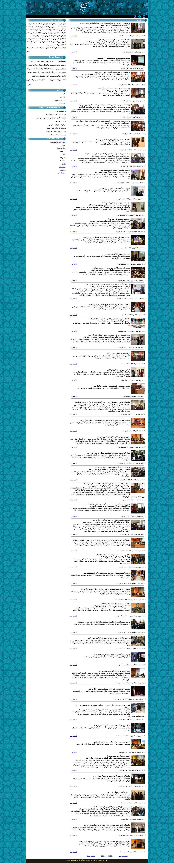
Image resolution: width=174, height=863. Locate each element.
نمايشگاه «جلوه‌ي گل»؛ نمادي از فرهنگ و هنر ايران (111, 776)
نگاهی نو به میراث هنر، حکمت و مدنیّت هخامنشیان (112, 742)
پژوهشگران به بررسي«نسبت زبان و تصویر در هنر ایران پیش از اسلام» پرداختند (101, 540)
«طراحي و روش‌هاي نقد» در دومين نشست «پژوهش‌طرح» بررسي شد (104, 841)
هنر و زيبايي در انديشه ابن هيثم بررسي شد (114, 671)
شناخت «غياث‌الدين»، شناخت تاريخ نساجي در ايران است (109, 304)
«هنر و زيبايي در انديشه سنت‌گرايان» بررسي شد (112, 172)
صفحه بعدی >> (123, 856)
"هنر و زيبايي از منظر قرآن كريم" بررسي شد (113, 437)
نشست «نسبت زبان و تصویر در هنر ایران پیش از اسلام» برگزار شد (105, 589)
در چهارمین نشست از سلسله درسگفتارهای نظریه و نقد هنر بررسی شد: (104, 622)
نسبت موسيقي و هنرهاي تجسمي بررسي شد (113, 58)
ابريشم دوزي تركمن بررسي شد (118, 353)
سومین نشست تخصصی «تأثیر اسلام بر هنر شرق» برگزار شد (108, 758)
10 (111, 856)
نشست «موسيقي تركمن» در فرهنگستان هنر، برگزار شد (109, 689)
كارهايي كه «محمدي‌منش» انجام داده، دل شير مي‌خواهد (110, 286)
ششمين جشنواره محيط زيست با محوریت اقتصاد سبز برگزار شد (106, 237)
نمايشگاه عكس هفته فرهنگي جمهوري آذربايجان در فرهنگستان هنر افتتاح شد (102, 402)
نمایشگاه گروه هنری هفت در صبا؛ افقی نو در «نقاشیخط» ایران (107, 825)
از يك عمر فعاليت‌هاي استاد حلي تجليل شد (115, 557)
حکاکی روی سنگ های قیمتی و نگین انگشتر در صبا (112, 725)
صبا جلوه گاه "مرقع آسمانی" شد (118, 792)
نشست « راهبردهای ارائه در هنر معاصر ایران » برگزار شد (109, 469)
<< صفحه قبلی (91, 856)
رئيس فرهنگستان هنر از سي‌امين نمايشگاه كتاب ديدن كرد (109, 638)
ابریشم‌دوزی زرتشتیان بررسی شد (117, 254)
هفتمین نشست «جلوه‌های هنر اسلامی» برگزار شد (112, 386)
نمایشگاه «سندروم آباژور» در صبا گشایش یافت (113, 140)
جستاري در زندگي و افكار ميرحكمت (117, 91)
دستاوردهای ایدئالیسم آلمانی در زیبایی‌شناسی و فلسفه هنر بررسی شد (104, 809)
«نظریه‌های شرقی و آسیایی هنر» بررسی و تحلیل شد (111, 156)
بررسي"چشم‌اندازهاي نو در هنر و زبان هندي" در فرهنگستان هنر (107, 573)
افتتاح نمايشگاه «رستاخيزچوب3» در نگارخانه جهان (112, 655)
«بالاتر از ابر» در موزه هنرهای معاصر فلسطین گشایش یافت (108, 42)
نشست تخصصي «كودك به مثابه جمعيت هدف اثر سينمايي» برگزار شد (104, 420)
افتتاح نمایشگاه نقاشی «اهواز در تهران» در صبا (113, 188)
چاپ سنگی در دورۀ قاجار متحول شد (117, 123)
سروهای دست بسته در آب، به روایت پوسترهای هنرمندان (109, 205)
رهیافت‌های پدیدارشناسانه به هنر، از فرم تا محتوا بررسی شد (108, 486)
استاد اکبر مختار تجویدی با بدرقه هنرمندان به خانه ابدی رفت (108, 453)
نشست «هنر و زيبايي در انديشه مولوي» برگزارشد (112, 606)
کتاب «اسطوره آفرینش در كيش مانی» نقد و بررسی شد (110, 221)
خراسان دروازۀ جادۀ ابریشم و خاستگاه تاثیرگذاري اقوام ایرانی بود (106, 74)
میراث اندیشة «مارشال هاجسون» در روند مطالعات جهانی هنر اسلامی (104, 107)
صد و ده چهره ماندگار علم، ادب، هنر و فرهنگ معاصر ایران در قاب (106, 337)
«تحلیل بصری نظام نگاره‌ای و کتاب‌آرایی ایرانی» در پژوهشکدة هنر (106, 522)
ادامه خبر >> (73, 35)
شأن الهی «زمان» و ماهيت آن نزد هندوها (115, 25)
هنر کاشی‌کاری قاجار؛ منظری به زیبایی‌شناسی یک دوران (110, 506)
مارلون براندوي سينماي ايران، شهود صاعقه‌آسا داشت (110, 270)
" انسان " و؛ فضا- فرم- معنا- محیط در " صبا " (114, 321)
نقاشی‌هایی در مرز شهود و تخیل (118, 370)
